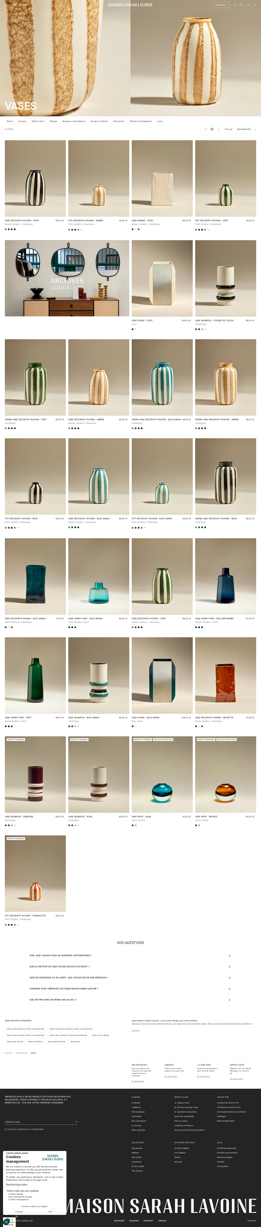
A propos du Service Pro (228, 1103)
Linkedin (162, 1221)
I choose (19, 1211)
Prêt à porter (137, 1171)
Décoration (75, 1042)
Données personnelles (227, 1153)
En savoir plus (138, 1081)
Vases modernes (35, 1042)
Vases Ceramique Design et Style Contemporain (71, 1029)
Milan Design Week (225, 1121)
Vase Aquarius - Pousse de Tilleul (214, 321)
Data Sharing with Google (20, 1197)
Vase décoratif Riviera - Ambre (86, 420)
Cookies (220, 1162)
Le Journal (136, 1126)
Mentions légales (225, 1157)
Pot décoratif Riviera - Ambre (85, 221)
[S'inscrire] (76, 1122)
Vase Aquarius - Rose (80, 817)
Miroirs (10, 121)
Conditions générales (226, 1148)
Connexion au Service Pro (228, 1107)
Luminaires (137, 1162)
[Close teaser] (16, 1216)
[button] (6, 1221)
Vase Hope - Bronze (206, 817)
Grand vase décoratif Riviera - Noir (216, 519)
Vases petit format (15, 1042)
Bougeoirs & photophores (74, 121)
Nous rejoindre (138, 1130)
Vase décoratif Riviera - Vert (149, 619)
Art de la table (138, 1166)
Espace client (183, 1103)
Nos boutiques (138, 1112)
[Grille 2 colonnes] (218, 129)
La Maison (136, 1107)
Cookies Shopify (15, 1194)
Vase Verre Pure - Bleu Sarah (85, 619)
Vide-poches (119, 121)
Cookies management (18, 1200)
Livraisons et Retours (183, 1126)
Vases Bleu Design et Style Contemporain (68, 1035)
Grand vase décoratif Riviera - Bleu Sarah (156, 420)
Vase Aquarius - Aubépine (19, 817)
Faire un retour (181, 1121)
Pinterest (148, 1221)
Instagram (119, 1221)
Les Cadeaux (180, 1153)
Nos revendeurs (139, 1121)
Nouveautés (137, 1148)
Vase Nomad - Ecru (142, 221)
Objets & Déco (38, 121)
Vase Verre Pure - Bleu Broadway (214, 619)
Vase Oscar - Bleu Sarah (146, 718)
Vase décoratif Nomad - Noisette (214, 718)
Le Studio (136, 1103)
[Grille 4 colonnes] (212, 129)
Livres (160, 121)
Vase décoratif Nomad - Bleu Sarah (25, 619)
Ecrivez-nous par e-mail (187, 1107)
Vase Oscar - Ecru (142, 321)
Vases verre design (100, 1035)
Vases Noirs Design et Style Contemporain (26, 1035)
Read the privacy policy (16, 1184)
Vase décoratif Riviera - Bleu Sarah (89, 519)
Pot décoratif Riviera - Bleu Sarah (152, 519)
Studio (25, 5)
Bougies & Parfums (99, 121)
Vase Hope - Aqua (141, 817)
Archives (178, 1162)
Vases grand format (56, 1042)
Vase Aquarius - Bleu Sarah (84, 718)
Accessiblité (222, 1166)
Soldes (177, 1157)
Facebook (134, 1221)
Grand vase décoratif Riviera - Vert (26, 420)
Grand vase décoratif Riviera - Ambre (217, 420)
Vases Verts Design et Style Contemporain (26, 1029)
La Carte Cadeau (181, 1148)
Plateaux (53, 121)
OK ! (50, 1211)
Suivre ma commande (184, 1117)
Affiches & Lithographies (141, 121)
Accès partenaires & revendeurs (231, 1112)
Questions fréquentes (187, 1112)
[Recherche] (234, 5)
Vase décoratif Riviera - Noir (22, 221)
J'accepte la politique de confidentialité (25, 1129)
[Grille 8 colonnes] (206, 129)
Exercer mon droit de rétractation (189, 1130)
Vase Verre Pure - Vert (18, 718)
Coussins (22, 121)
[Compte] (248, 5)
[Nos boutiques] (241, 5)
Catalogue (221, 1117)
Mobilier (135, 1153)
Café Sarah (136, 1117)
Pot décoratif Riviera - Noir (21, 519)
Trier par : (229, 129)
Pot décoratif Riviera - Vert (211, 221)
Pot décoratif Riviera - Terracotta (25, 916)
